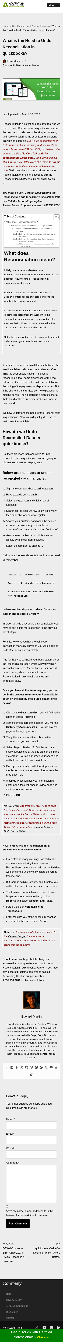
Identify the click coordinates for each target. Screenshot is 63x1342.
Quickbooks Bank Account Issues (30, 26)
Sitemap (10, 1317)
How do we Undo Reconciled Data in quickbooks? (32, 226)
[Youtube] (51, 1067)
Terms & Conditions (17, 1305)
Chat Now (43, 1337)
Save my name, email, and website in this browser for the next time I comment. (30, 1213)
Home (6, 26)
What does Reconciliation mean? (22, 222)
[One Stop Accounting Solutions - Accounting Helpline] (13, 4)
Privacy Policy (14, 1299)
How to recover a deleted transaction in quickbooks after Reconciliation (37, 245)
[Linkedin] (7, 1067)
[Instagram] (56, 1067)
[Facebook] (16, 1067)
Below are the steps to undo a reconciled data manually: (34, 230)
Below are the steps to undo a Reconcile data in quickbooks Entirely (36, 240)
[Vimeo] (31, 1067)
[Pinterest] (36, 1067)
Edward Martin (15, 61)
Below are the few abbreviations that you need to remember (37, 235)
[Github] (26, 1067)
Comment (12, 1162)
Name (10, 1119)
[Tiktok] (31, 1074)
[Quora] (46, 1067)
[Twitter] (21, 1067)
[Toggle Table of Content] (55, 217)
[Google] (41, 1067)
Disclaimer (12, 1311)
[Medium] (11, 1067)
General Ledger (17, 936)
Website (10, 1148)
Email (10, 1133)
